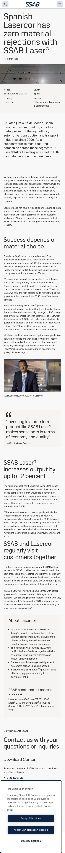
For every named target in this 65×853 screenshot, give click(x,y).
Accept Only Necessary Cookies (31, 829)
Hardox (23, 706)
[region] (31, 816)
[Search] (5, 4)
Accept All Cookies (31, 818)
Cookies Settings (31, 840)
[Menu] (60, 4)
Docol (34, 706)
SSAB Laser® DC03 (14, 93)
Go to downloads (15, 777)
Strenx (12, 706)
